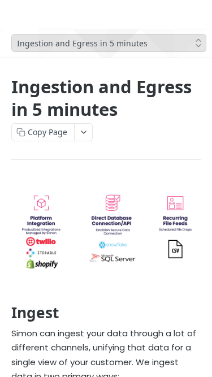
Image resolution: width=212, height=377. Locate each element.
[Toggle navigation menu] (42, 14)
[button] (106, 231)
